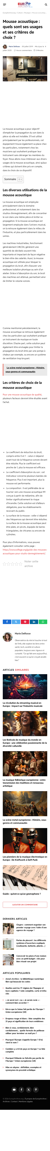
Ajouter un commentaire (25, 905)
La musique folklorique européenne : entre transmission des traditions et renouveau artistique (24, 783)
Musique (27, 13)
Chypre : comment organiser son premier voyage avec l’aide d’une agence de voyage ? (31, 927)
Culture (20, 13)
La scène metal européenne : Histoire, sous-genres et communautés (25, 821)
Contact (14, 1101)
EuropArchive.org (9, 13)
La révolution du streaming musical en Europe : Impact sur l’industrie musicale (22, 704)
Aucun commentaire (24, 50)
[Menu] (4, 4)
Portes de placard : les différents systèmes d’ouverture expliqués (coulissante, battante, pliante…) (31, 943)
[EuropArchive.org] (24, 4)
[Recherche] (45, 4)
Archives (6, 1101)
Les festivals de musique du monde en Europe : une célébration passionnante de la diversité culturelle (25, 742)
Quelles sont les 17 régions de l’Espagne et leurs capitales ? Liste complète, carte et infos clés (26, 991)
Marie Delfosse (14, 46)
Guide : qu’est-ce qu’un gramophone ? (22, 893)
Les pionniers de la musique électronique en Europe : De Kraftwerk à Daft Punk (25, 858)
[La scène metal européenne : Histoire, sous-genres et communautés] (25, 803)
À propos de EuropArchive (35, 1099)
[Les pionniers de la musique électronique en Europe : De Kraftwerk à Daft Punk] (25, 840)
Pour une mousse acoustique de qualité (22, 394)
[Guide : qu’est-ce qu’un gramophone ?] (25, 877)
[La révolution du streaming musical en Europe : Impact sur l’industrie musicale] (25, 686)
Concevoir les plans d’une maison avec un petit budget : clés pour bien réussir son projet (31, 959)
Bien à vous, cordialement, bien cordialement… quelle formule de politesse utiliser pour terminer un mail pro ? (25, 1030)
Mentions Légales (26, 1101)
